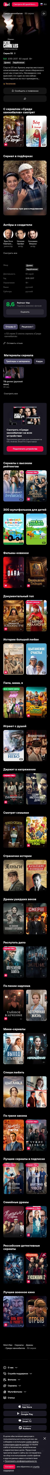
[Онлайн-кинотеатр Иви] (7, 4)
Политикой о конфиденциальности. (21, 1461)
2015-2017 (13, 59)
